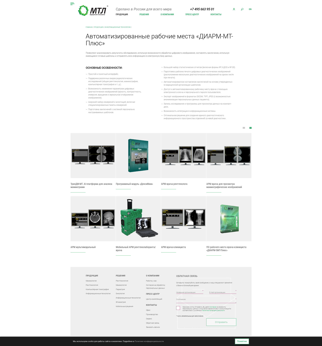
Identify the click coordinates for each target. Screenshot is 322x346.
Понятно (242, 341)
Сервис (149, 319)
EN (250, 9)
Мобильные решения (124, 306)
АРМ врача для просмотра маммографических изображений (224, 185)
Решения (144, 14)
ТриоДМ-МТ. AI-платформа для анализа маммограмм (91, 185)
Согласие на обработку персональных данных (155, 286)
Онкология (120, 294)
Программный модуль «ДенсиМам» (134, 183)
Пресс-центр (192, 14)
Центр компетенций (154, 299)
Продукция (122, 14)
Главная (89, 27)
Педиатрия (120, 289)
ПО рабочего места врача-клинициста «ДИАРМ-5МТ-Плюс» (226, 249)
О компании (167, 14)
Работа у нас (151, 281)
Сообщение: (181, 299)
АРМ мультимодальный (83, 247)
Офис (148, 310)
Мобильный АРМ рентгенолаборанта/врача (136, 249)
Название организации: (186, 292)
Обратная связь (152, 323)
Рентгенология (92, 285)
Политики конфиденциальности (213, 310)
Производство (152, 314)
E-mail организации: (217, 292)
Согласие (213, 307)
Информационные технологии (118, 27)
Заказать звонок (153, 327)
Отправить (221, 322)
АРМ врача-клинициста (173, 247)
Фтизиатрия (121, 302)
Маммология (91, 281)
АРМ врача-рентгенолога (174, 183)
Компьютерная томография (97, 289)
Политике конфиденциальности (149, 341)
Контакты (216, 14)
